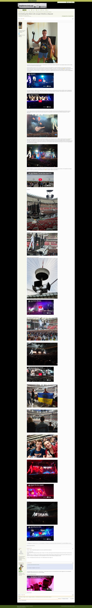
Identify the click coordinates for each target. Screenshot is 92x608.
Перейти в (59, 598)
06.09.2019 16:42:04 (29, 21)
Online (19, 598)
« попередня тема (65, 16)
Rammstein (28, 139)
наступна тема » (71, 16)
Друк (73, 18)
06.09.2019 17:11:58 (29, 548)
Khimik (20, 548)
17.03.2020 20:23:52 (29, 562)
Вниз (19, 18)
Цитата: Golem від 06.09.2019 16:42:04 (33, 564)
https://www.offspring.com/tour (31, 574)
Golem (20, 21)
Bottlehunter (21, 562)
